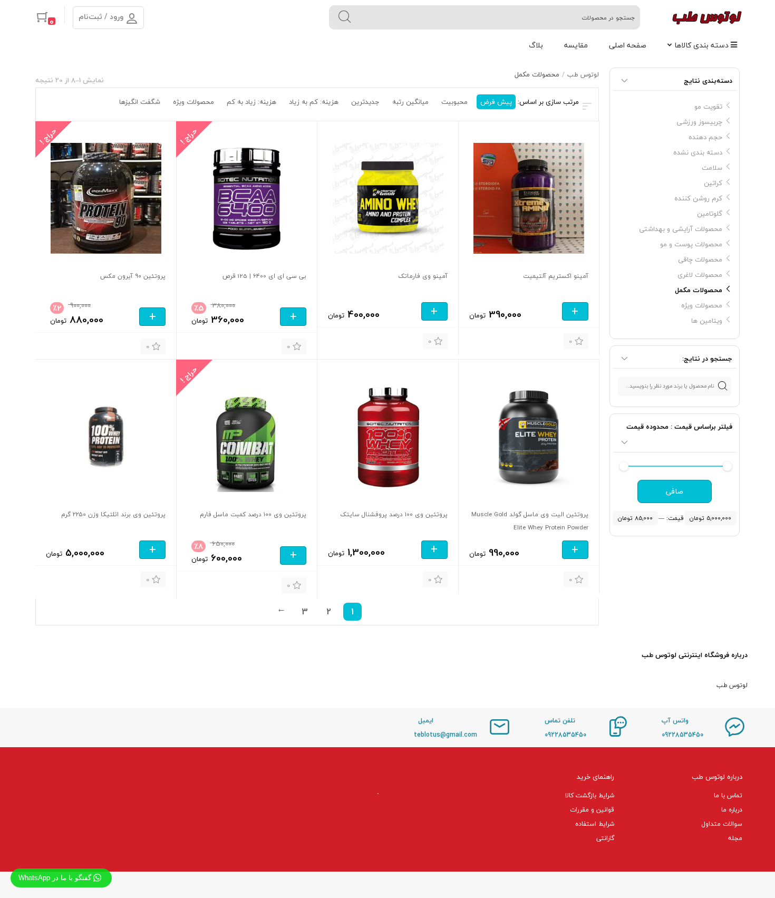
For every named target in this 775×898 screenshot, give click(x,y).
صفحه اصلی (627, 45)
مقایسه (576, 45)
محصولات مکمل (698, 290)
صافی (674, 491)
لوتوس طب (583, 74)
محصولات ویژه (701, 305)
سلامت (712, 167)
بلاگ (536, 45)
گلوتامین (709, 213)
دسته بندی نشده (697, 152)
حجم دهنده (705, 137)
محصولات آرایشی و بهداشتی (680, 229)
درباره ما (731, 809)
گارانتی (605, 838)
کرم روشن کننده (698, 198)
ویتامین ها (706, 320)
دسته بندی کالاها (702, 45)
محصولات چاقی (700, 259)
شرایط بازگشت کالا (589, 795)
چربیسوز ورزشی (699, 122)
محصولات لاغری (699, 275)
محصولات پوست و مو (691, 244)
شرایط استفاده (594, 823)
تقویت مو (708, 106)
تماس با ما (728, 795)
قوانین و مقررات (592, 809)
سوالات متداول (721, 823)
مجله (735, 838)
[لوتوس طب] (706, 17)
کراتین (713, 183)
